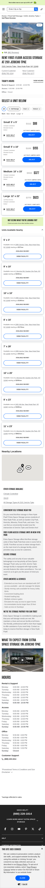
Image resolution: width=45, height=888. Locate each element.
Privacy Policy (21, 864)
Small (25, 109)
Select (31, 135)
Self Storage (15, 109)
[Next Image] (40, 35)
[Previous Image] (4, 35)
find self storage (15, 16)
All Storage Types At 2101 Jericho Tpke (18, 502)
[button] (22, 230)
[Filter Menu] (4, 109)
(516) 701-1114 (7, 73)
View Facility (22, 256)
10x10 (5, 498)
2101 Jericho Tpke (31, 16)
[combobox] (23, 9)
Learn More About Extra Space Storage (21, 820)
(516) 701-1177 (28, 73)
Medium (35, 109)
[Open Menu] (3, 9)
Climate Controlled (10, 494)
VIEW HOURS (38, 81)
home (4, 16)
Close (22, 878)
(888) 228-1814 (10, 759)
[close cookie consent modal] (42, 848)
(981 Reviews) (13, 52)
